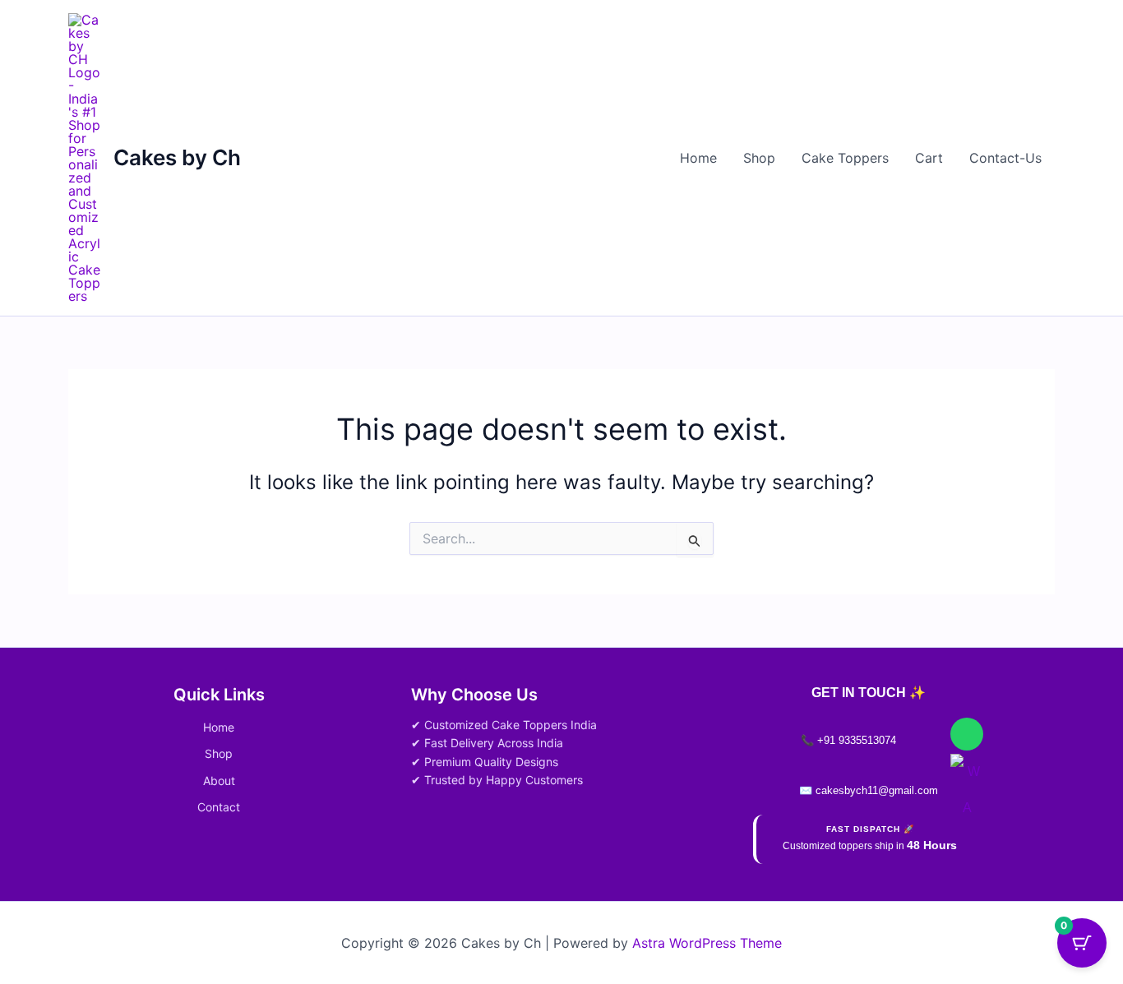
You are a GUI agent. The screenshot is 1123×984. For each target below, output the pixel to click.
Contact (218, 807)
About (219, 781)
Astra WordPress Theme (707, 943)
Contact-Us (1005, 158)
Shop (759, 158)
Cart (929, 158)
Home (698, 158)
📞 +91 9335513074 (848, 740)
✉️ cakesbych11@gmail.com (868, 790)
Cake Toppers (845, 158)
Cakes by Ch (177, 157)
